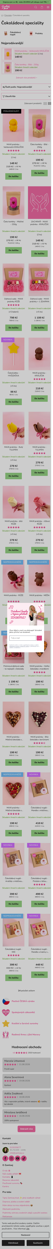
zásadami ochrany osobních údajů (19, 646)
